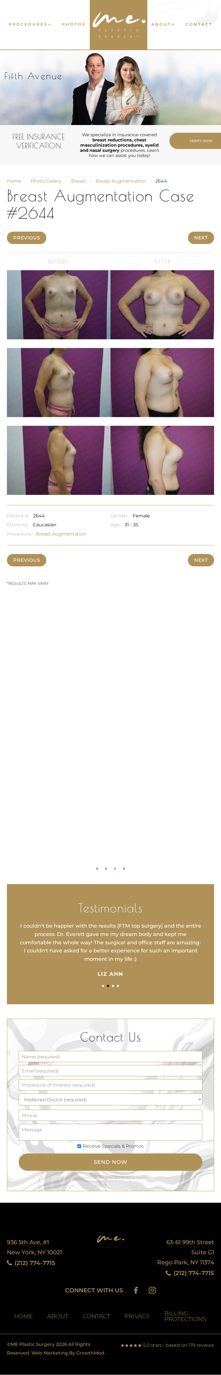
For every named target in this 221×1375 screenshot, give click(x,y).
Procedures (28, 24)
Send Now (110, 1162)
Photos (74, 24)
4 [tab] (124, 869)
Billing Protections (185, 1316)
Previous (26, 238)
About (161, 24)
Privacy (126, 1177)
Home (14, 181)
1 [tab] (97, 869)
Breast (78, 181)
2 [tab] (106, 869)
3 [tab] (115, 869)
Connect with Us (94, 1290)
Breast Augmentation (121, 181)
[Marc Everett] (119, 22)
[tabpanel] (110, 734)
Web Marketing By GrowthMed (67, 1353)
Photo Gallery (46, 181)
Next (201, 238)
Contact (199, 24)
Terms (140, 1177)
